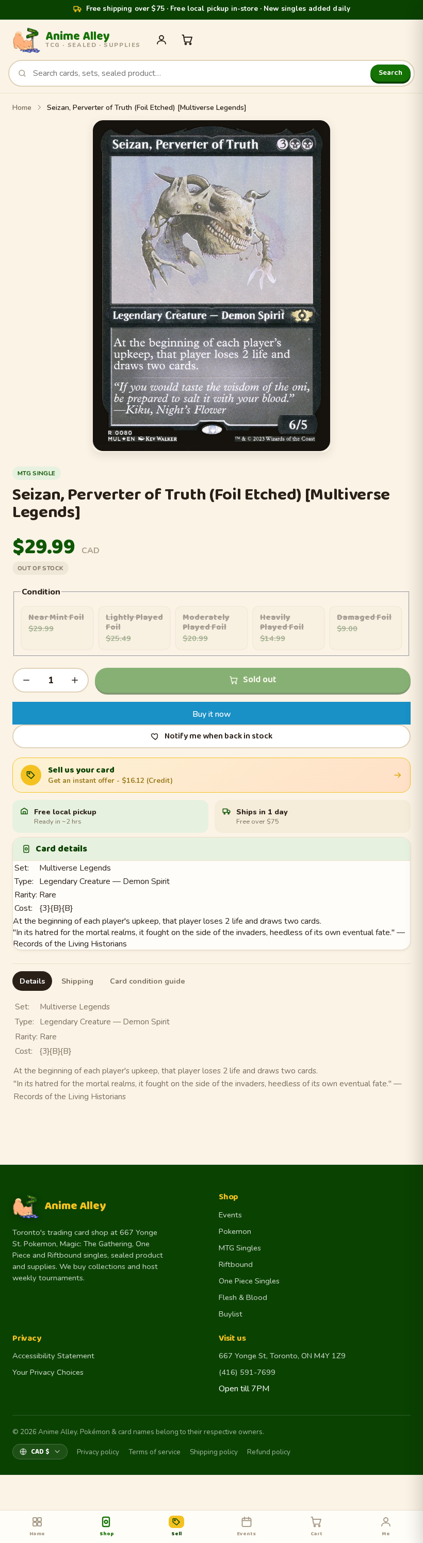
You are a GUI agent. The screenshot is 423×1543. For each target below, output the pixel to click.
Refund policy (268, 1452)
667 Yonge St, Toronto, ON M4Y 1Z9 (282, 1356)
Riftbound (236, 1264)
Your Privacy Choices (48, 1372)
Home (21, 107)
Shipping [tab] (77, 981)
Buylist (230, 1314)
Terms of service (154, 1452)
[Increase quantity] (75, 680)
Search (390, 73)
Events (230, 1215)
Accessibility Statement (53, 1356)
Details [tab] (32, 981)
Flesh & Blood (243, 1297)
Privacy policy (98, 1452)
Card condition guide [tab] (147, 981)
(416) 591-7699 (247, 1372)
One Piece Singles (249, 1281)
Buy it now (211, 714)
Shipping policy (214, 1452)
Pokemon (235, 1231)
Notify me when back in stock (218, 736)
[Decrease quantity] (26, 680)
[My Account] (161, 39)
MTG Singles (240, 1248)
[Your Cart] (187, 39)
